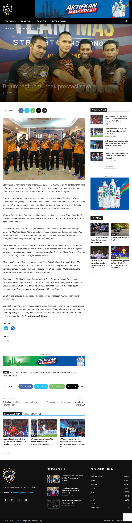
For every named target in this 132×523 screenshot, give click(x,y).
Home (5, 28)
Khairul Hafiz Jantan (10, 375)
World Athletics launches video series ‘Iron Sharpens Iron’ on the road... (116, 156)
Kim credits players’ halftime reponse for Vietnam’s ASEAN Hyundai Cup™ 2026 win (14, 441)
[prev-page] (4, 452)
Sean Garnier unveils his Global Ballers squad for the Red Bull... (99, 240)
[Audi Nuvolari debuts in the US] (120, 229)
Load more (109, 167)
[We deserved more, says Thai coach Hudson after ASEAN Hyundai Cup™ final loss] (44, 428)
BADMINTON (25, 21)
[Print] (44, 110)
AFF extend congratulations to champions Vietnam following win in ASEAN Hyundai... (116, 143)
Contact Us (120, 521)
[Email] (38, 110)
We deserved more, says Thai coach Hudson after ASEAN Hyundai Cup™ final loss (42, 441)
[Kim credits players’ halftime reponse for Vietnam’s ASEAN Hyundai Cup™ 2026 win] (15, 428)
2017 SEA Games (21, 372)
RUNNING (41, 21)
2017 (11, 372)
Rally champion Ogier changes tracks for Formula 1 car (20, 403)
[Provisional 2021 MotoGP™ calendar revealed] (53, 504)
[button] (126, 21)
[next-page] (8, 452)
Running (11, 80)
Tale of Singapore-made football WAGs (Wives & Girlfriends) (70, 490)
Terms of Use (109, 521)
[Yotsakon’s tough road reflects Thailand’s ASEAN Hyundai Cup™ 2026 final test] (120, 252)
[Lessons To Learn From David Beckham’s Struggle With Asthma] (53, 479)
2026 (5, 436)
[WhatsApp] (32, 110)
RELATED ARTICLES (12, 414)
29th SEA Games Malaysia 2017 (40, 372)
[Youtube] (26, 500)
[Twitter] (27, 110)
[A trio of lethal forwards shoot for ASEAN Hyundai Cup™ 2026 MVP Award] (99, 252)
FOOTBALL (9, 21)
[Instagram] (12, 500)
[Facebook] (21, 110)
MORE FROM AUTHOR (33, 414)
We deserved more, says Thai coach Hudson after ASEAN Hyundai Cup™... (116, 131)
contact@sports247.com (23, 492)
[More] (82, 386)
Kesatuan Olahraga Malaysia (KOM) (65, 372)
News (12, 28)
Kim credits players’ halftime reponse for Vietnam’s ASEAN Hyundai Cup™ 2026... (116, 118)
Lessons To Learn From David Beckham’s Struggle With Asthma (72, 478)
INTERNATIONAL (59, 21)
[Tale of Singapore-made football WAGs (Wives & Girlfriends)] (53, 491)
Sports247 (18, 521)
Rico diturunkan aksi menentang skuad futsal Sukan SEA (66, 403)
